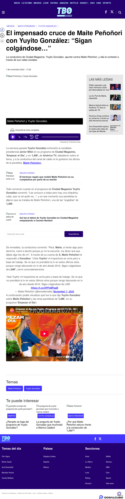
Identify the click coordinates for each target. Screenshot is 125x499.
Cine (98, 2)
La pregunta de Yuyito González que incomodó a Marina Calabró (49, 424)
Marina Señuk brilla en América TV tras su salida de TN (99, 107)
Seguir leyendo (27, 173)
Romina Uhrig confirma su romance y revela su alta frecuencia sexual (99, 118)
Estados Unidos (49, 456)
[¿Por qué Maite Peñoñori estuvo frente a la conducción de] (80, 412)
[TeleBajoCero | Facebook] (106, 11)
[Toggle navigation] (3, 12)
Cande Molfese (8, 478)
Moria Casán (7, 462)
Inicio (17, 2)
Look (46, 2)
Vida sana (110, 483)
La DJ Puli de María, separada (98, 97)
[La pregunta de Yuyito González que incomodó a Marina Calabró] (49, 412)
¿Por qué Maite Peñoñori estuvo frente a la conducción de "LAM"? (79, 426)
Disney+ (84, 2)
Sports (107, 2)
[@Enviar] (2, 41)
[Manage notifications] (119, 494)
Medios (37, 2)
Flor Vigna (6, 456)
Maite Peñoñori (14, 388)
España (46, 462)
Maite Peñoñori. (32, 162)
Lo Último (27, 2)
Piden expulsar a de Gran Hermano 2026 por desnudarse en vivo (99, 87)
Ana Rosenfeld (7, 467)
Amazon (64, 2)
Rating (54, 2)
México (46, 467)
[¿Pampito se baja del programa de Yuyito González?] (19, 412)
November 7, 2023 (63, 291)
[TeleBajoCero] (31, 438)
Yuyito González (33, 388)
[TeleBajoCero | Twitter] (112, 11)
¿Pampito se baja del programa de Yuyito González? (17, 424)
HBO (92, 2)
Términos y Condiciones (9, 493)
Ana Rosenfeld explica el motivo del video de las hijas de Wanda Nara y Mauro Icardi (99, 130)
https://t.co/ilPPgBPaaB (44, 287)
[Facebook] (2, 30)
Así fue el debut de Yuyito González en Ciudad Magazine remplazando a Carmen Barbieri (49, 219)
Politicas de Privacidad (24, 493)
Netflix (74, 2)
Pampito (11, 415)
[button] (73, 234)
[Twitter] (2, 35)
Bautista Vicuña (8, 472)
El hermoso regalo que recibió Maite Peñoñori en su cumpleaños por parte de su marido (47, 178)
